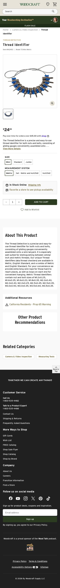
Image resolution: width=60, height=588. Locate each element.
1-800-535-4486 (11, 408)
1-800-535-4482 (11, 401)
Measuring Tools (46, 356)
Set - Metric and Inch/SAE (27, 173)
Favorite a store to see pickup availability (31, 189)
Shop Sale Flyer (10, 449)
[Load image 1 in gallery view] (8, 114)
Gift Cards (8, 436)
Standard (18, 162)
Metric (9, 173)
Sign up (30, 519)
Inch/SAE (47, 173)
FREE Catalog (9, 445)
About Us (7, 471)
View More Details (12, 149)
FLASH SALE (30, 26)
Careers (6, 476)
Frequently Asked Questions (16, 423)
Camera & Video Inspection (25, 30)
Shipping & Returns (12, 418)
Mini (8, 162)
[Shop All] (5, 4)
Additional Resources (18, 297)
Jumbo (28, 162)
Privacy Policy (40, 525)
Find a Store (9, 485)
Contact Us (8, 414)
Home (5, 30)
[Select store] (48, 4)
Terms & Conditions (38, 561)
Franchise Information (13, 480)
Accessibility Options (22, 567)
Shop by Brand (10, 459)
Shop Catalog (9, 454)
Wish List (7, 440)
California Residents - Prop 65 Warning (30, 304)
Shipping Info (34, 185)
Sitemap (44, 567)
